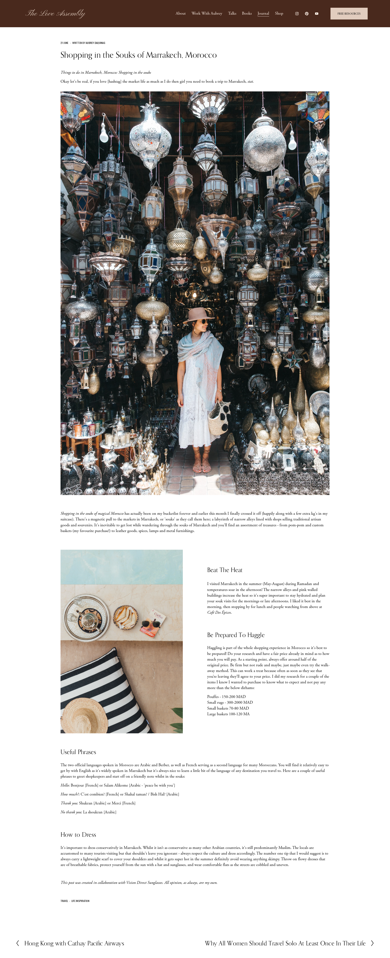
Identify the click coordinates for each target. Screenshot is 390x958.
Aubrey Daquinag (95, 43)
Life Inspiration (80, 901)
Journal (263, 13)
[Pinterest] (307, 14)
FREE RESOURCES (349, 13)
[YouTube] (317, 14)
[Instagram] (297, 14)
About (181, 13)
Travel (64, 901)
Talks (232, 13)
